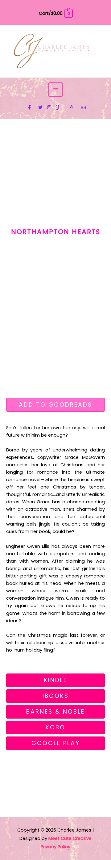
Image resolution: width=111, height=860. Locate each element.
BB (83, 107)
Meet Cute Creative (70, 838)
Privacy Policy (55, 847)
